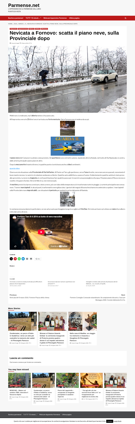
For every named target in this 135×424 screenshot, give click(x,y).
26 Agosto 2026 (54, 345)
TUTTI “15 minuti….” (33, 18)
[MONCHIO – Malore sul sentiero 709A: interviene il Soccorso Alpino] (19, 380)
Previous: (29, 296)
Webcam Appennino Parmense (55, 18)
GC (84, 399)
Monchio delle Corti (15, 385)
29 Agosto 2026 (24, 397)
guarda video (15, 168)
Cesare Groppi (15, 43)
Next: (97, 297)
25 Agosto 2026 (84, 343)
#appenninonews (22, 28)
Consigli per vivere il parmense (90, 385)
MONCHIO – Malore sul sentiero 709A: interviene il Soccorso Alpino (19, 392)
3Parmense (44, 28)
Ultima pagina (74, 18)
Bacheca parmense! (15, 18)
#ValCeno (31, 28)
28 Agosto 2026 (24, 343)
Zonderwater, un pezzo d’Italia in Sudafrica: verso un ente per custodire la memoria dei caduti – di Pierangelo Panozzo (43, 395)
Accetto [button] (109, 421)
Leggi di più (117, 421)
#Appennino (13, 28)
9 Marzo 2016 (25, 43)
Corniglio (60, 385)
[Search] (125, 18)
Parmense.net (23, 5)
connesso (21, 362)
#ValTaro (38, 28)
